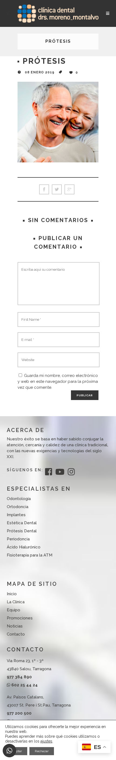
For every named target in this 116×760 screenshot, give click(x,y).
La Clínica (16, 602)
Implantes (16, 514)
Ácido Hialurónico (23, 547)
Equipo (13, 610)
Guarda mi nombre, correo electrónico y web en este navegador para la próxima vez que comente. (58, 381)
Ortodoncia (17, 506)
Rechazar (42, 751)
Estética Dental (22, 522)
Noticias (15, 626)
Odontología (19, 498)
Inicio (12, 593)
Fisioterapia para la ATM (29, 555)
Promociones (20, 618)
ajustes (46, 741)
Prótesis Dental (22, 531)
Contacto (16, 634)
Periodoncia (18, 539)
